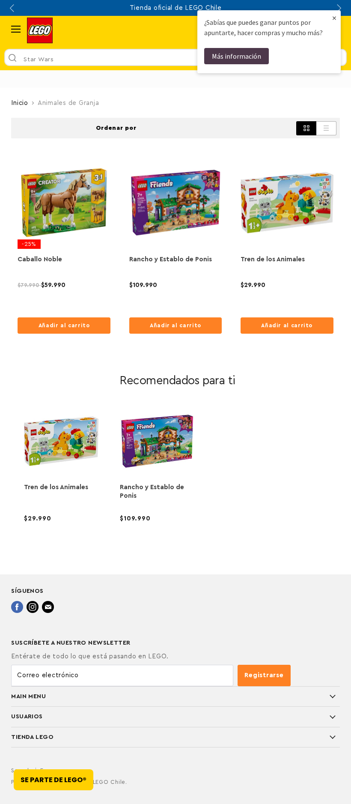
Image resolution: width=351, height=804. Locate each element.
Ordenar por (116, 128)
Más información (236, 56)
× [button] (334, 17)
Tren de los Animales (273, 259)
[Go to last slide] (12, 8)
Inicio (19, 103)
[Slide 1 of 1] (175, 79)
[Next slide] (338, 8)
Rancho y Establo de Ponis (170, 259)
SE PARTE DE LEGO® (53, 780)
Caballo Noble (40, 259)
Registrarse (263, 675)
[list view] (326, 128)
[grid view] (306, 128)
